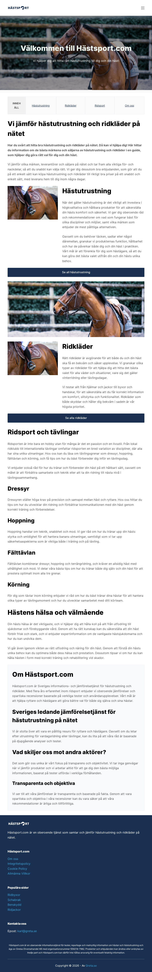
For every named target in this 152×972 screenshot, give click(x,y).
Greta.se (91, 965)
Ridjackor (14, 909)
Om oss (129, 105)
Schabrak (14, 900)
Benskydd (14, 904)
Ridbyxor (14, 895)
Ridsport (100, 105)
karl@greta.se (27, 931)
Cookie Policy (17, 868)
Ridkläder (70, 105)
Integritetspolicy (19, 863)
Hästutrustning (41, 105)
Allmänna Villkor (19, 873)
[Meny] (142, 8)
